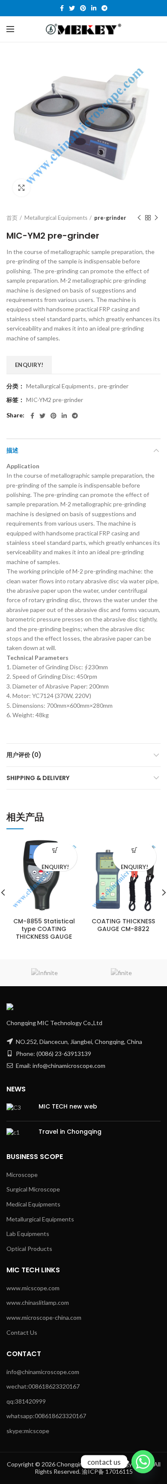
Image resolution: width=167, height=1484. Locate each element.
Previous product (139, 217)
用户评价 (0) (24, 755)
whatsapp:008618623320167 (46, 1415)
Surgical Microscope (33, 1189)
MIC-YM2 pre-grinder (54, 399)
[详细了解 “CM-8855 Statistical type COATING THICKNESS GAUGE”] (55, 850)
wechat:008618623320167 (43, 1386)
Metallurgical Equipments (55, 217)
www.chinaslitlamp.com (37, 1302)
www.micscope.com (33, 1288)
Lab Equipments (27, 1233)
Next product (156, 217)
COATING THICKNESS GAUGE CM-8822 (123, 925)
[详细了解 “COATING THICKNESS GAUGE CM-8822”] (134, 850)
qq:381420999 (26, 1401)
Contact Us (21, 1332)
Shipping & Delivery (37, 778)
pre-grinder (110, 217)
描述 (12, 450)
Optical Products (29, 1248)
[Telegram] (104, 8)
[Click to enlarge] (21, 187)
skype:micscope (27, 1430)
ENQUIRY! (29, 364)
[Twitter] (72, 8)
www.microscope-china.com (43, 1317)
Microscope (22, 1174)
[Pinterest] (83, 8)
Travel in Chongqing (70, 1131)
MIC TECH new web (68, 1106)
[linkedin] (94, 8)
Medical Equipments (33, 1204)
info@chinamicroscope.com (42, 1371)
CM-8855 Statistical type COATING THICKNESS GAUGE (44, 929)
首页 (12, 217)
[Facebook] (61, 8)
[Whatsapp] (143, 1461)
